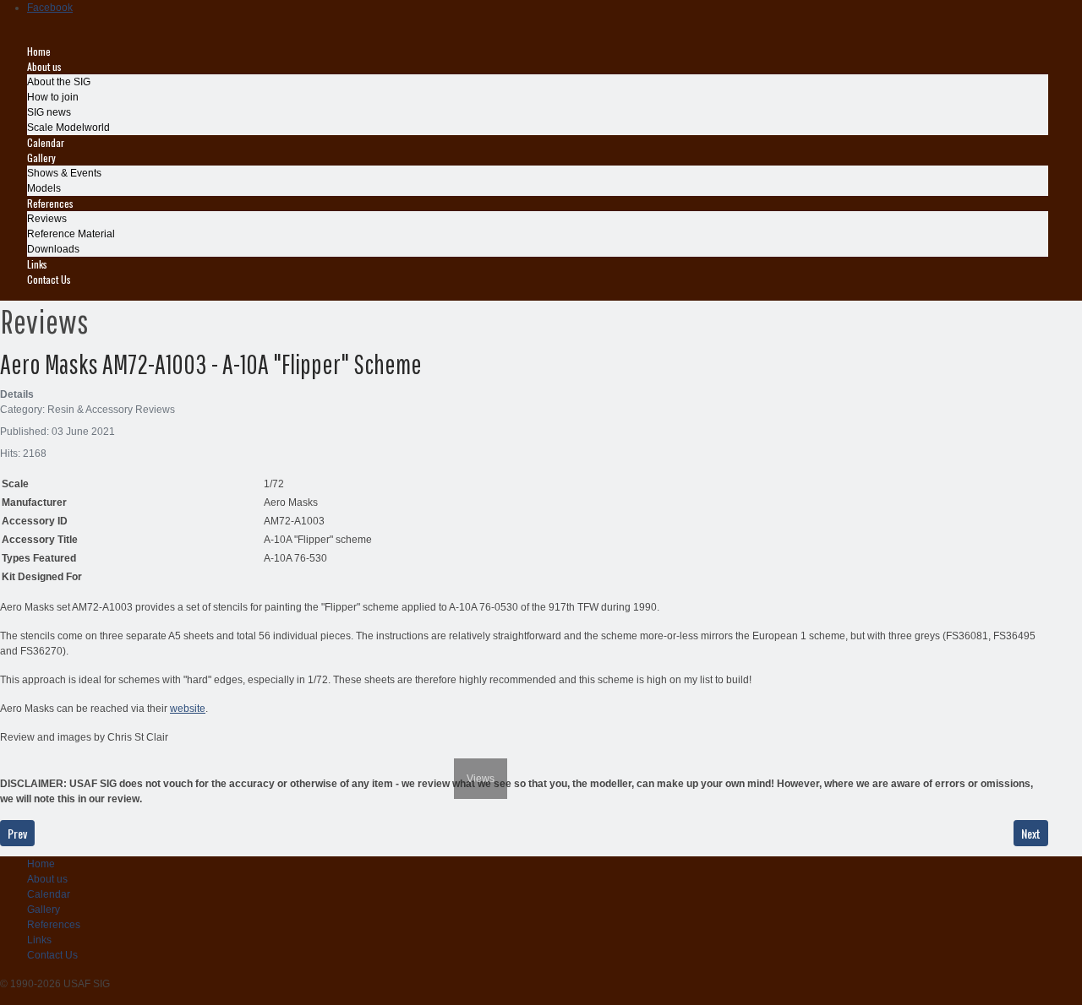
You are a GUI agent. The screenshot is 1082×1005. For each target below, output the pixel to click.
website (187, 708)
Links (37, 264)
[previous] (10, 746)
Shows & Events (64, 173)
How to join (53, 97)
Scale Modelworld (68, 127)
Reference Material (71, 234)
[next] (496, 746)
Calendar (45, 142)
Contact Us (49, 279)
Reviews (47, 219)
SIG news (49, 112)
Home (39, 51)
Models (44, 188)
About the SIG (58, 82)
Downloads (53, 249)
